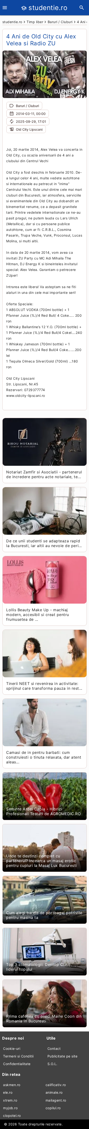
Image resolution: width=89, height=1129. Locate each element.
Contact (54, 1048)
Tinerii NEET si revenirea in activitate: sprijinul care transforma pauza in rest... (44, 686)
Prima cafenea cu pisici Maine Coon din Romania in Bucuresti (44, 1018)
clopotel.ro (12, 1115)
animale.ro (54, 1092)
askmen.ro (11, 1085)
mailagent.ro (56, 1100)
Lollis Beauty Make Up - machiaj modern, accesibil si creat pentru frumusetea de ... (37, 614)
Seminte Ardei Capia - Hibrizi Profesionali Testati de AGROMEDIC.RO (43, 811)
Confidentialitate (17, 1064)
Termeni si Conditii (18, 1056)
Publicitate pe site (62, 1056)
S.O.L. (52, 1064)
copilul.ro (53, 1108)
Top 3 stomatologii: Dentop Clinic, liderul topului (39, 967)
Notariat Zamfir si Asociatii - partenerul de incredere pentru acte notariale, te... (44, 474)
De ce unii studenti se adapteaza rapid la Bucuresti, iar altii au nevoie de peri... (44, 543)
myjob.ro (10, 1108)
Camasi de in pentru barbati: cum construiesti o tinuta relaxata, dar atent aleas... (43, 757)
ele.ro (7, 1092)
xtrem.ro (10, 1100)
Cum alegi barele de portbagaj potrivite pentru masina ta (44, 915)
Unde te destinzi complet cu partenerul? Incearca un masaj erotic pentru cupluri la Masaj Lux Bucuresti (41, 861)
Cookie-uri (11, 1048)
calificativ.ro (56, 1085)
